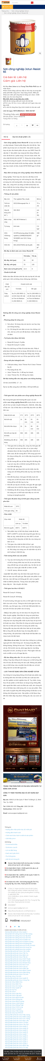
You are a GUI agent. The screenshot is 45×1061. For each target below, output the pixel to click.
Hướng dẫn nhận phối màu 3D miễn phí (19, 829)
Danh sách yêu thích (12, 853)
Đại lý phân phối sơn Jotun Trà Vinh (16, 974)
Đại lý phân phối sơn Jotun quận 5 (16, 1038)
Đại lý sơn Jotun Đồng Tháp (14, 1005)
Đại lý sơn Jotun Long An (13, 1009)
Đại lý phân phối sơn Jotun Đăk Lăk (17, 968)
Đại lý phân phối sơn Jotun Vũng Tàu (17, 980)
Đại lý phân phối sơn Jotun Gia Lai (16, 966)
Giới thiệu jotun (11, 838)
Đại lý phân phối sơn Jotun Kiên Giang (17, 1017)
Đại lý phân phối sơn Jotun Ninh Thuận (17, 959)
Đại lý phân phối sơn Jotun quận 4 (16, 1040)
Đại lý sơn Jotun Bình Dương (14, 1001)
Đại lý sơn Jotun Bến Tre (13, 984)
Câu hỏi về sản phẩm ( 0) (21, 137)
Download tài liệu (11, 844)
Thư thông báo (11, 856)
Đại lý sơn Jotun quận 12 (13, 988)
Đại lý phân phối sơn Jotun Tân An (16, 957)
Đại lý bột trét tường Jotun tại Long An (18, 949)
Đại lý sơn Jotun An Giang (13, 986)
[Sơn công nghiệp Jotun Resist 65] (22, 36)
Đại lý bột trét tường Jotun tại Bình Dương (19, 941)
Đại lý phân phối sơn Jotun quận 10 (16, 1028)
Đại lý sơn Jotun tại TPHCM (14, 1013)
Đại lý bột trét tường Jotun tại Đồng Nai (18, 943)
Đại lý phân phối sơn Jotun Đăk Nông (17, 972)
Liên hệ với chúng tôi (12, 859)
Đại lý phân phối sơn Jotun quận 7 (16, 1034)
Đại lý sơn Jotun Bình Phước (14, 997)
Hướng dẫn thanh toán (13, 832)
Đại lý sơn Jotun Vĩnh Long (14, 1007)
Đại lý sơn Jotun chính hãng (14, 1003)
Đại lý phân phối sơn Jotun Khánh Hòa (17, 963)
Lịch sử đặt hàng (11, 850)
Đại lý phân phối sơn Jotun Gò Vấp (16, 1047)
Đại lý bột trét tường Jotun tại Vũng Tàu (18, 947)
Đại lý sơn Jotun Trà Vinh (13, 976)
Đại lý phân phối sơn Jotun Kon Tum (17, 964)
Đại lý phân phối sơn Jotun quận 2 (16, 1043)
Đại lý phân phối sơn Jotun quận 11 (16, 1026)
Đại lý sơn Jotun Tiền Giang (14, 1011)
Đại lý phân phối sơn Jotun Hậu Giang (17, 1015)
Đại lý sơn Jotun (10, 991)
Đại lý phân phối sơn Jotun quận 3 (16, 1042)
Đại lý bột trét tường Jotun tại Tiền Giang (18, 934)
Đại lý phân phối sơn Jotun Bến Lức (17, 955)
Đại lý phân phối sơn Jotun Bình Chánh (18, 970)
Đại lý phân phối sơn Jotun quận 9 (16, 1030)
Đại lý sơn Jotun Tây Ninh (13, 995)
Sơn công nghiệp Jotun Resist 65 (16, 13)
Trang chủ (5, 11)
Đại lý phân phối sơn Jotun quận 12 (16, 978)
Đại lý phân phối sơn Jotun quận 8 (16, 1032)
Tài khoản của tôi (11, 847)
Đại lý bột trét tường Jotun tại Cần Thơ (18, 937)
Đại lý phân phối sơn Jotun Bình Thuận (17, 961)
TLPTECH (23, 1056)
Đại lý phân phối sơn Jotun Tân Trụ (16, 953)
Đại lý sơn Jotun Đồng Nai (13, 999)
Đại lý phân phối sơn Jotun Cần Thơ (16, 1024)
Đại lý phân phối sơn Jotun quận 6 (16, 1036)
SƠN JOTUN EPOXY (28, 114)
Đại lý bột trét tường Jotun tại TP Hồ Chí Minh (20, 945)
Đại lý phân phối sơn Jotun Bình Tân (17, 1045)
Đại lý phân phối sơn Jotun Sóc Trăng (17, 1018)
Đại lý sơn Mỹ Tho (11, 990)
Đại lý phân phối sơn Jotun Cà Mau (16, 1022)
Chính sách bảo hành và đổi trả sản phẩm (19, 835)
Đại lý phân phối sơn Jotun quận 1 (16, 932)
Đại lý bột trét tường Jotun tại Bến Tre (17, 939)
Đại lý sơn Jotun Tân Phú (13, 993)
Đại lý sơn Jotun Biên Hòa (13, 982)
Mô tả (6, 137)
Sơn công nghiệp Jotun (20, 11)
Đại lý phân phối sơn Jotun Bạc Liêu (17, 1020)
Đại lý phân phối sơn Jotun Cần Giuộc (17, 951)
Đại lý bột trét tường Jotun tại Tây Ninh (18, 936)
